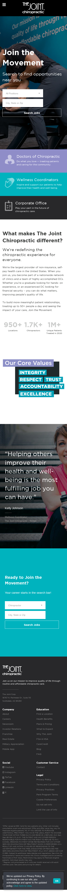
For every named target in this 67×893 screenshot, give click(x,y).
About (5, 714)
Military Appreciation (13, 744)
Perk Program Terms (47, 794)
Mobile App (8, 749)
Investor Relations (11, 729)
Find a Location (44, 714)
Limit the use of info (46, 809)
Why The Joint (44, 734)
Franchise (7, 734)
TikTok (8, 777)
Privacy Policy (43, 779)
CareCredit (42, 744)
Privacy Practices (45, 789)
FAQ (38, 754)
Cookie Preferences (46, 799)
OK (57, 880)
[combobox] (22, 93)
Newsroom (7, 724)
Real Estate (8, 739)
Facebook (9, 782)
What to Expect (44, 729)
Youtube (9, 767)
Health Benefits (44, 719)
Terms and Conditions (47, 784)
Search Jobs (32, 113)
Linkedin (9, 787)
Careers (6, 719)
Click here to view (22, 885)
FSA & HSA (42, 739)
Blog (38, 749)
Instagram (9, 772)
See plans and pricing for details (27, 864)
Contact (40, 767)
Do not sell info (44, 804)
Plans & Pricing (44, 724)
